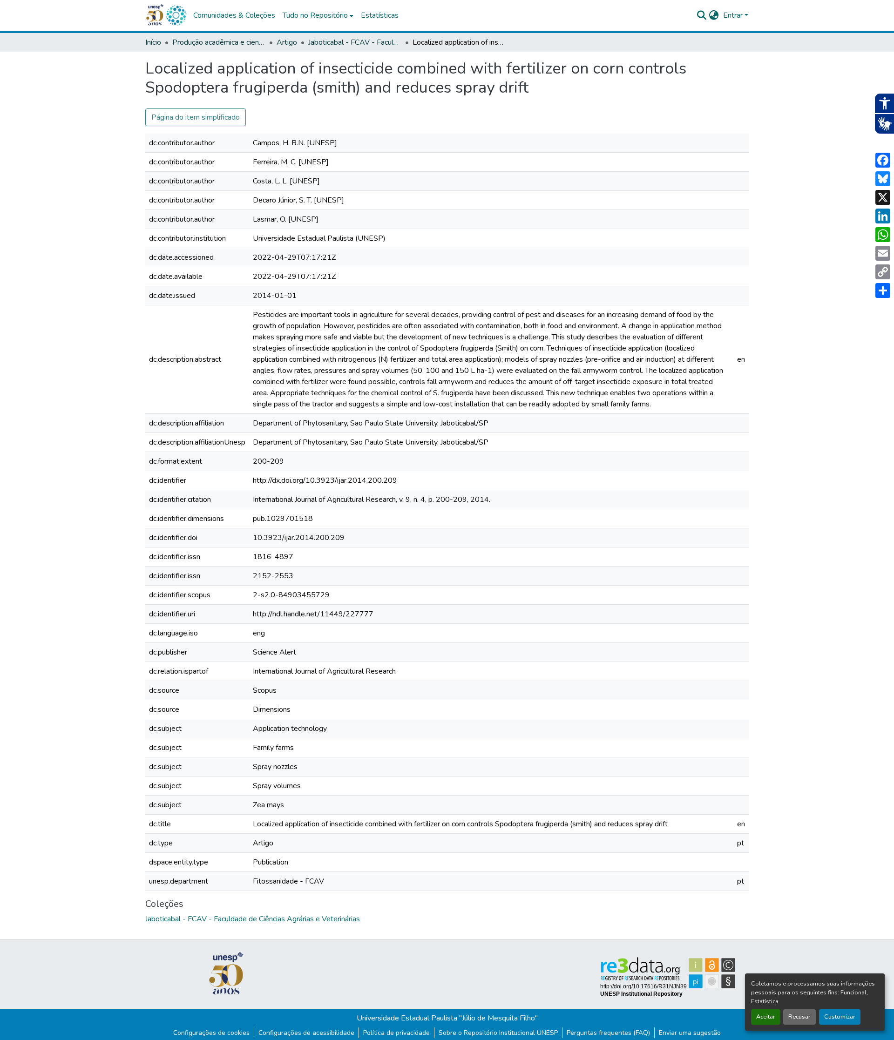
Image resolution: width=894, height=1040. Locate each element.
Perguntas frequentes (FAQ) (608, 1032)
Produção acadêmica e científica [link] (218, 42)
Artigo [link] (287, 42)
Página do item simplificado (195, 117)
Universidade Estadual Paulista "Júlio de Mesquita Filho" (447, 1018)
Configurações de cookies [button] (211, 1032)
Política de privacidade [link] (396, 1032)
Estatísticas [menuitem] (380, 15)
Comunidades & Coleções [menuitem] (234, 15)
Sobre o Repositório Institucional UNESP (498, 1032)
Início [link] (153, 42)
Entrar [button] (734, 15)
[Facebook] (883, 160)
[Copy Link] (883, 272)
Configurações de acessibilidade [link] (306, 1032)
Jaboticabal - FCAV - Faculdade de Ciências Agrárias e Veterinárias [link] (354, 42)
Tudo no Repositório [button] (315, 15)
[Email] (883, 253)
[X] (883, 197)
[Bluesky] (883, 178)
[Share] (883, 290)
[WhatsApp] (883, 234)
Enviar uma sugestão (690, 1032)
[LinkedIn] (883, 216)
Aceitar (765, 1017)
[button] (176, 15)
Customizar (839, 1017)
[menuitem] (318, 15)
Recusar (799, 1017)
